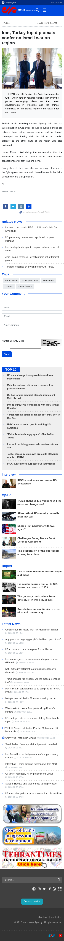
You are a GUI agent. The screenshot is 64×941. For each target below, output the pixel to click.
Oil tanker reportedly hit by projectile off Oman (29, 773)
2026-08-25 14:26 (15, 653)
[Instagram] (39, 889)
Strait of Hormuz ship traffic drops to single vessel (31, 783)
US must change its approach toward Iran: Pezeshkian (33, 793)
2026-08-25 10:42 (22, 722)
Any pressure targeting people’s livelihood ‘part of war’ (33, 639)
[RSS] (55, 889)
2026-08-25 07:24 (15, 787)
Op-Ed (6, 495)
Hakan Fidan (10, 280)
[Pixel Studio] (58, 935)
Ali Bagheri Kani (30, 280)
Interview (9, 474)
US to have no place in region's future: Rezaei (28, 649)
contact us (56, 917)
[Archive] (60, 889)
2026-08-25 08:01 (15, 767)
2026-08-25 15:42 (15, 633)
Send (6, 354)
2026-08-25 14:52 (15, 643)
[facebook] (49, 889)
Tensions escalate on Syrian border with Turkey (29, 266)
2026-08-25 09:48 (47, 738)
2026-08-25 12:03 (21, 682)
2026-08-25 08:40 (24, 758)
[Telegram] (34, 889)
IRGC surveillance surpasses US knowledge (31, 463)
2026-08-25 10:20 (27, 731)
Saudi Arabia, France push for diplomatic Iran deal (31, 744)
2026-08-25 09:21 (15, 748)
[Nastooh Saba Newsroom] (50, 935)
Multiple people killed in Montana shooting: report (30, 698)
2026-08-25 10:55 (24, 712)
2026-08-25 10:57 (15, 702)
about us (42, 917)
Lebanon (8, 286)
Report (7, 566)
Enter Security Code (13, 340)
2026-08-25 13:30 (26, 663)
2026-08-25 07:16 (15, 797)
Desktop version (32, 901)
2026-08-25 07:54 (15, 777)
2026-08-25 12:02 (22, 692)
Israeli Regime (25, 286)
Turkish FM (49, 280)
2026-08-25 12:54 (26, 673)
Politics (7, 23)
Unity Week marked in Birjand (20, 738)
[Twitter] (44, 889)
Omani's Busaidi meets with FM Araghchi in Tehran (31, 629)
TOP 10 (10, 369)
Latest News (11, 624)
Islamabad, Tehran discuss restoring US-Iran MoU (31, 764)
